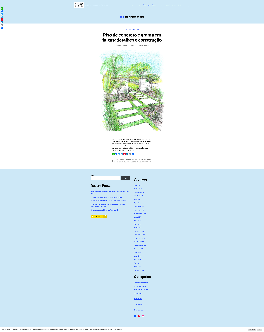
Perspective (138, 293)
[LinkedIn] (1, 22)
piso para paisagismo (133, 162)
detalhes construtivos (125, 161)
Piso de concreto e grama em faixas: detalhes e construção (132, 37)
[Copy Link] (1, 25)
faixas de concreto (136, 161)
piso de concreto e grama (120, 162)
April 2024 (137, 224)
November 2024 (139, 210)
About (168, 5)
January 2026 (139, 192)
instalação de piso (146, 161)
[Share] (1, 27)
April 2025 (137, 203)
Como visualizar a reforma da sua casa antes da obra (108, 201)
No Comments (144, 45)
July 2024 (137, 217)
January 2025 (139, 206)
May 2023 (137, 259)
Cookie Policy (138, 304)
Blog (162, 5)
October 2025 (139, 196)
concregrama (117, 159)
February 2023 (139, 270)
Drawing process (140, 286)
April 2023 (137, 263)
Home (133, 5)
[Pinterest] (1, 19)
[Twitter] (1, 14)
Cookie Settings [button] (251, 329)
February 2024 (139, 231)
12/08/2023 (134, 45)
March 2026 (138, 189)
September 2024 (140, 213)
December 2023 (139, 235)
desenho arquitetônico (137, 159)
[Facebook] (1, 11)
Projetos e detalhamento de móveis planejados (106, 197)
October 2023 (139, 242)
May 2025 (137, 199)
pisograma (141, 162)
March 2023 (138, 266)
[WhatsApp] (1, 8)
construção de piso (126, 159)
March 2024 (138, 228)
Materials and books (141, 290)
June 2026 (137, 185)
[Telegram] (1, 16)
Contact (180, 5)
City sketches (155, 5)
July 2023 (137, 252)
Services (173, 5)
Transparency (139, 310)
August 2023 (138, 249)
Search (92, 175)
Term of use (138, 299)
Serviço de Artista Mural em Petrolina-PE (104, 210)
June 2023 (137, 256)
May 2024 (137, 220)
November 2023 (139, 238)
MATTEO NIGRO (123, 45)
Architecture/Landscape (143, 5)
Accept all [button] (259, 329)
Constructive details (132, 29)
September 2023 (140, 245)
